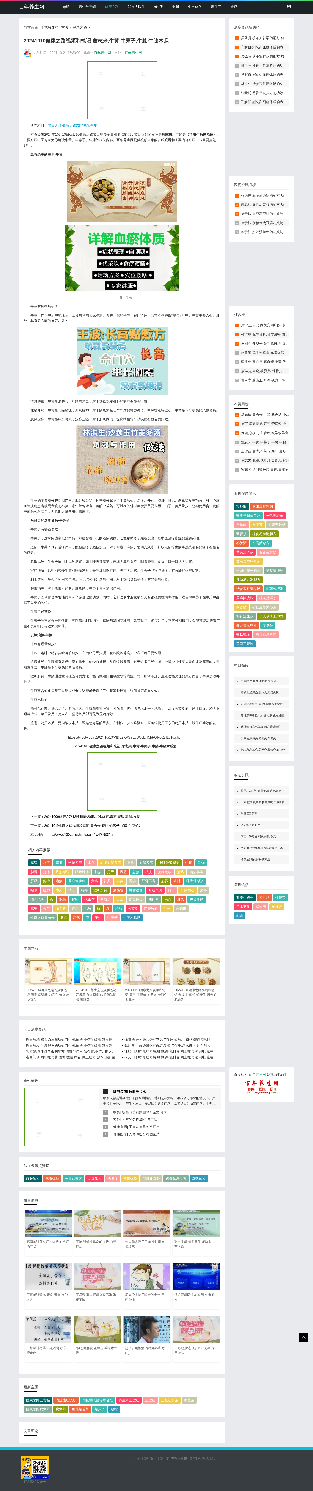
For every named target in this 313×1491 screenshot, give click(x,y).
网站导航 (51, 27)
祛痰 (148, 872)
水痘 (46, 863)
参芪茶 (189, 1400)
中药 (59, 890)
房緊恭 (61, 1409)
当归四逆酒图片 (250, 813)
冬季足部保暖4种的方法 (255, 859)
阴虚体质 (95, 1178)
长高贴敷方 (73, 1178)
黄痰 (94, 881)
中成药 (105, 899)
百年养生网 (31, 7)
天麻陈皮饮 (244, 598)
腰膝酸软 (164, 872)
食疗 (234, 7)
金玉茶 (257, 525)
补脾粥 (241, 543)
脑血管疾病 (76, 881)
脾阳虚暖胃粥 (262, 506)
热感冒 (118, 890)
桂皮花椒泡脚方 (264, 534)
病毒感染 (136, 899)
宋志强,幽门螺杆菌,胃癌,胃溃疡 (264, 469)
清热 (180, 872)
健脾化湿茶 (151, 1178)
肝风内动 (187, 890)
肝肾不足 (148, 881)
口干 (171, 890)
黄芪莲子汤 (244, 552)
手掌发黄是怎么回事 (144, 1127)
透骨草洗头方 (176, 1178)
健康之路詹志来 (42, 918)
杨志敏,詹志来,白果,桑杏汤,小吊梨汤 (268, 415)
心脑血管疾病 (110, 863)
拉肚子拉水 (137, 1091)
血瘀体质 (33, 1178)
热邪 (164, 881)
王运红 (150, 1400)
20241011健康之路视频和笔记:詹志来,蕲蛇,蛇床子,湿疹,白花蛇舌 (93, 826)
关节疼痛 (196, 899)
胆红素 (153, 899)
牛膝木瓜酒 (131, 918)
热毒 (203, 890)
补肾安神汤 (277, 525)
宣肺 (177, 881)
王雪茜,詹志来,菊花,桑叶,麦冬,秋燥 (267, 451)
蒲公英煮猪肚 (246, 625)
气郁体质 (130, 1178)
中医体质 (195, 7)
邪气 (76, 918)
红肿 (46, 890)
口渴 (119, 899)
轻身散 (241, 506)
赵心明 (261, 907)
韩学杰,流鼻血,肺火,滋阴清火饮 (260, 692)
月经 (110, 872)
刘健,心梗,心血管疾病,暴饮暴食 (264, 433)
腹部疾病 (120, 1091)
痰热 (98, 918)
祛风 (107, 881)
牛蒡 (119, 881)
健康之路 (112, 7)
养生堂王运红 (129, 1400)
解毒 (84, 890)
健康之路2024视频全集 (79, 125)
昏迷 (75, 908)
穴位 (116, 1119)
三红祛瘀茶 (169, 1400)
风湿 (123, 872)
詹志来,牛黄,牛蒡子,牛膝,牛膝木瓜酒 (268, 442)
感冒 (33, 863)
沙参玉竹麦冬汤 (248, 589)
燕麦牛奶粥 (244, 897)
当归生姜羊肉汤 (248, 570)
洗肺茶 (112, 1178)
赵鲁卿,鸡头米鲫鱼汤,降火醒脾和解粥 (269, 352)
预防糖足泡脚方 (248, 580)
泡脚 (175, 7)
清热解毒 (196, 872)
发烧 (201, 863)
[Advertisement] (122, 90)
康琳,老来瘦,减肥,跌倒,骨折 (262, 371)
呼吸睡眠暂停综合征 (97, 1400)
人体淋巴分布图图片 (144, 1134)
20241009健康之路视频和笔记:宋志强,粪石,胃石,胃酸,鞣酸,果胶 (92, 817)
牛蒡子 (112, 918)
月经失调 (155, 890)
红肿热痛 (151, 908)
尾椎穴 (277, 907)
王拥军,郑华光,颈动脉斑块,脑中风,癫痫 (270, 343)
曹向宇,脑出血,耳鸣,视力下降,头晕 (267, 380)
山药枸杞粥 (274, 589)
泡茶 (62, 899)
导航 (66, 7)
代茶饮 (89, 899)
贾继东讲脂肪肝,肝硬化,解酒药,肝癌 (262, 715)
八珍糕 (241, 525)
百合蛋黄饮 (267, 552)
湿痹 (132, 881)
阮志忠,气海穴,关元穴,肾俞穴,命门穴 (263, 749)
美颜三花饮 (244, 644)
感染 (33, 908)
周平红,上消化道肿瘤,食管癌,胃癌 (261, 790)
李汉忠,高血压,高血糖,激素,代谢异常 (268, 362)
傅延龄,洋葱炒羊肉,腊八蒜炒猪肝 (261, 726)
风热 (87, 908)
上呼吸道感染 (169, 863)
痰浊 (118, 908)
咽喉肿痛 (82, 872)
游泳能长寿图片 (250, 825)
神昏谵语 (136, 890)
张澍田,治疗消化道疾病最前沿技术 (262, 848)
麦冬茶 (268, 625)
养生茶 (216, 7)
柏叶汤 (264, 897)
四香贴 (241, 607)
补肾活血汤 (244, 616)
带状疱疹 (75, 863)
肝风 (180, 899)
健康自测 (120, 1127)
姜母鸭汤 (243, 634)
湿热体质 (199, 1178)
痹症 (46, 881)
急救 (135, 872)
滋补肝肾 (100, 890)
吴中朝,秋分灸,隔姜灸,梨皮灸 (258, 738)
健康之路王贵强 (38, 1400)
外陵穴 (280, 897)
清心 (71, 890)
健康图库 (120, 1134)
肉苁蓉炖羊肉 (266, 634)
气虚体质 (52, 1178)
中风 (130, 863)
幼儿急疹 (37, 899)
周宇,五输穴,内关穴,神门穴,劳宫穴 (267, 325)
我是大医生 (136, 7)
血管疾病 (146, 863)
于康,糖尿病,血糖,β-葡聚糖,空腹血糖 (263, 802)
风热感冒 (62, 872)
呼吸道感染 (194, 881)
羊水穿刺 (243, 907)
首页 (65, 27)
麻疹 (59, 863)
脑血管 (61, 908)
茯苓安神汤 (274, 570)
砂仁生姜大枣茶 (264, 607)
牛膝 (188, 863)
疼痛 (46, 872)
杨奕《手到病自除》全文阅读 (144, 1112)
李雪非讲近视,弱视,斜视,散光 (258, 836)
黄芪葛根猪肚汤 (248, 561)
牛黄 (166, 908)
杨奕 (116, 1112)
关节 (46, 908)
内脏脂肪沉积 (66, 1400)
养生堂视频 (87, 7)
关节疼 (133, 908)
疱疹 (59, 881)
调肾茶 (241, 534)
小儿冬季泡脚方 (271, 616)
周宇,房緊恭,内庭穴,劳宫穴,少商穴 (267, 424)
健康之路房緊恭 (38, 1409)
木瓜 (91, 863)
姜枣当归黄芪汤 (248, 515)
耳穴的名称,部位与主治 (139, 1119)
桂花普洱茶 (267, 598)
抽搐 (98, 872)
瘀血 (63, 918)
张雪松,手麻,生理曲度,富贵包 (258, 681)
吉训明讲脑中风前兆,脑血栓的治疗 (262, 704)
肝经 (33, 881)
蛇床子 (100, 1409)
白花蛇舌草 (80, 1409)
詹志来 (181, 908)
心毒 (239, 916)
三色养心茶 (274, 515)
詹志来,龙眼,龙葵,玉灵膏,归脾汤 (265, 460)
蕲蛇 (114, 1409)
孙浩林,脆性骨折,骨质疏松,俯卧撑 (266, 334)
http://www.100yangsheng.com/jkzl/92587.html (82, 834)
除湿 (168, 899)
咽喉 (33, 890)
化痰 (75, 899)
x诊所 (158, 7)
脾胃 (33, 872)
